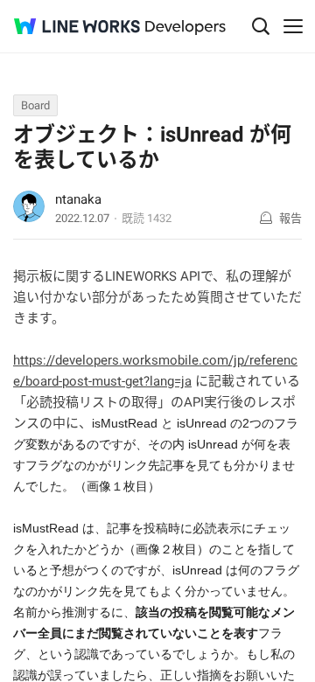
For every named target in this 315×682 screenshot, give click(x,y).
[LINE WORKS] (77, 26)
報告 (290, 218)
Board (35, 105)
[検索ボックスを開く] (261, 26)
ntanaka (78, 199)
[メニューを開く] (293, 26)
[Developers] (185, 27)
